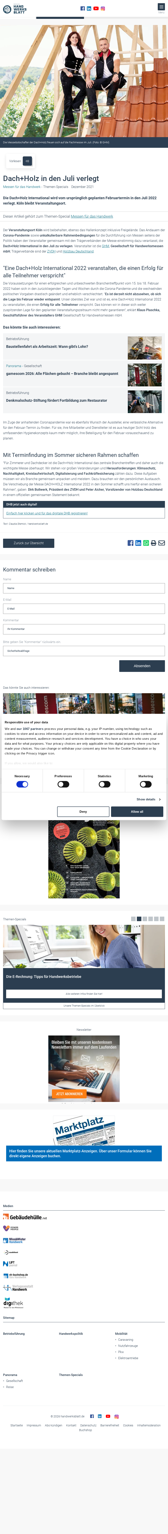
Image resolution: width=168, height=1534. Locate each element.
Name (7, 579)
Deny (83, 812)
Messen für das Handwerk (92, 216)
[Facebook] (83, 8)
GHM (105, 246)
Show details (146, 799)
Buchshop (85, 1430)
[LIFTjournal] (84, 1264)
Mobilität (121, 1334)
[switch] (63, 784)
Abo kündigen (53, 1425)
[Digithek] (84, 1303)
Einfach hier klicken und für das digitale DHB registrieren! (47, 513)
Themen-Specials (71, 1375)
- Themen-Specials (35, 187)
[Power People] (84, 1228)
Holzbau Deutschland (78, 251)
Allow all (137, 812)
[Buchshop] (84, 1276)
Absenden (142, 666)
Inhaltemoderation (149, 1425)
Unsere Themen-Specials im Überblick (84, 1005)
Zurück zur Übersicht (29, 543)
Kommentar (11, 620)
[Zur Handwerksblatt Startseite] (14, 8)
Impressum (34, 1425)
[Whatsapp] (145, 543)
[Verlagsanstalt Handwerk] (84, 1288)
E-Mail (7, 600)
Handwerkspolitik (71, 1334)
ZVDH (51, 251)
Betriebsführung (14, 1334)
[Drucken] (152, 543)
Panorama (10, 1375)
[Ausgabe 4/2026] (84, 848)
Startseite (16, 1425)
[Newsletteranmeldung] (84, 1068)
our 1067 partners (30, 729)
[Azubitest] (84, 1252)
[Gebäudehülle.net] (84, 1216)
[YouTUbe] (96, 8)
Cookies (128, 1425)
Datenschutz (88, 1425)
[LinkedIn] (89, 8)
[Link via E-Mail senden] (160, 543)
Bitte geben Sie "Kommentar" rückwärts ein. (32, 642)
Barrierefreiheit (109, 1425)
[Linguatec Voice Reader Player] (27, 161)
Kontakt (71, 1425)
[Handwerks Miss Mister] (84, 1240)
